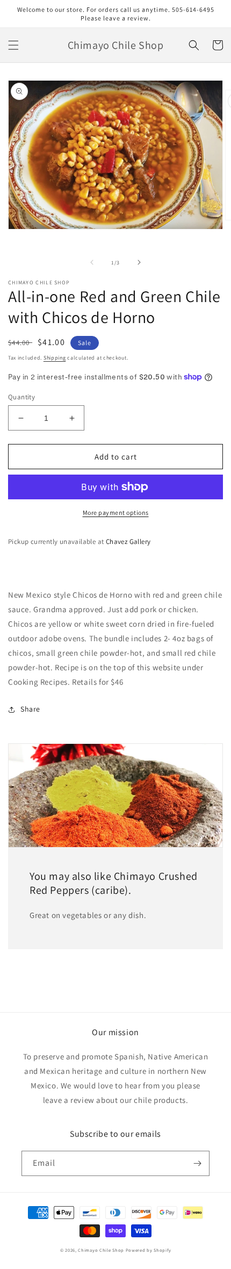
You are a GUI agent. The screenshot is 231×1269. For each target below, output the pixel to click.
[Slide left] (92, 262)
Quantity (21, 397)
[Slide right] (139, 262)
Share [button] (30, 709)
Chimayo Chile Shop (101, 1250)
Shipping (55, 357)
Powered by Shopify (148, 1250)
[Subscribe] (197, 1163)
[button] (13, 45)
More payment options (116, 512)
